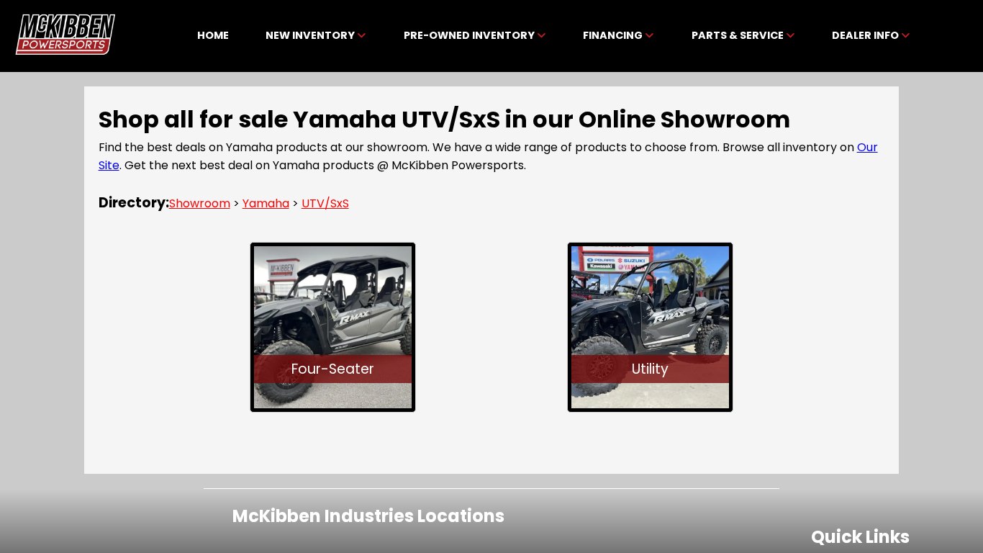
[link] (212, 36)
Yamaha (266, 203)
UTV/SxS (325, 203)
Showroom (199, 203)
